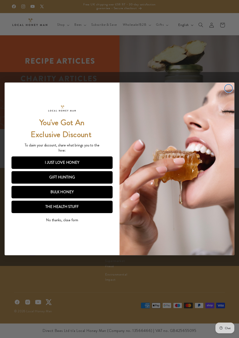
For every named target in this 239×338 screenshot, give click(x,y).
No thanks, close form (62, 220)
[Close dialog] (228, 88)
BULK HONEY (62, 192)
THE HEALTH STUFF (62, 207)
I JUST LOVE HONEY (62, 162)
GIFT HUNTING (62, 177)
